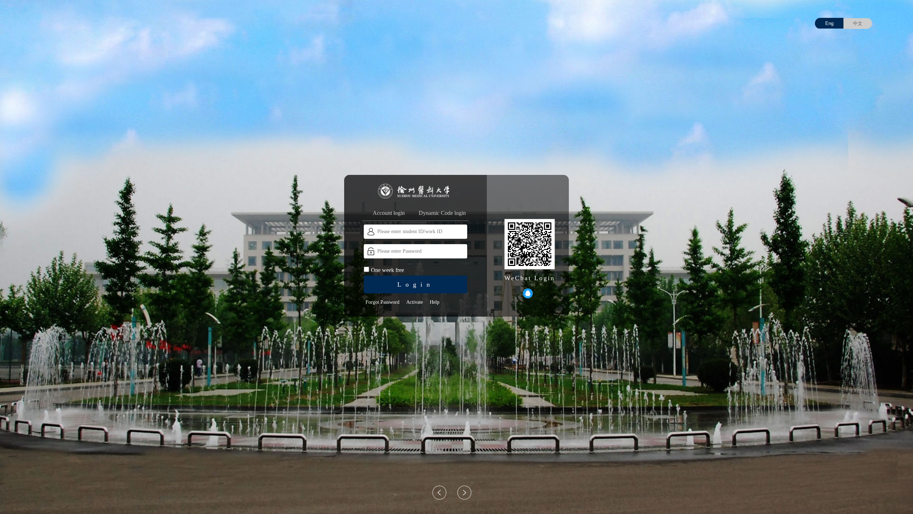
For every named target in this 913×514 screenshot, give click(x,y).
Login (415, 284)
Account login (389, 213)
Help (434, 302)
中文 (857, 23)
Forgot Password (382, 302)
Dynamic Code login (442, 213)
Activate (414, 302)
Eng (829, 23)
